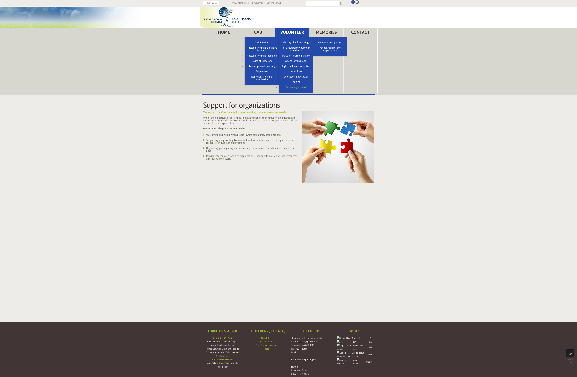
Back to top (570, 360)
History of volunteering (296, 42)
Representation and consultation (261, 78)
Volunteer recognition (330, 42)
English (213, 3)
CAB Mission (262, 42)
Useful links (295, 71)
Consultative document (266, 345)
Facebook (353, 2)
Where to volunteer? (296, 61)
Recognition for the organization (330, 49)
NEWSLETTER (257, 3)
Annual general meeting (262, 66)
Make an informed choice (296, 55)
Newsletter (266, 338)
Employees (262, 71)
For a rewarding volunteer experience (296, 49)
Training (295, 82)
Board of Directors (262, 61)
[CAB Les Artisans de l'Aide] (226, 16)
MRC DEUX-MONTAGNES (222, 338)
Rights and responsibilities (295, 66)
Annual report (266, 341)
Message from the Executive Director (261, 49)
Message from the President (261, 55)
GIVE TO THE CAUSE (273, 3)
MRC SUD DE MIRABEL (222, 359)
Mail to (357, 2)
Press (266, 349)
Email (293, 352)
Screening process (296, 87)
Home (224, 32)
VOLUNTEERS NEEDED (241, 3)
